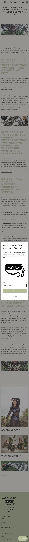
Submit (14, 290)
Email (4, 282)
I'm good (15, 296)
